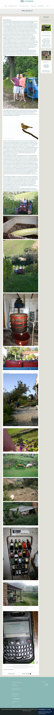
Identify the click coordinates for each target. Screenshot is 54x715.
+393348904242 (16, 698)
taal (47, 6)
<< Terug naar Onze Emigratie (7, 669)
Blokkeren (30, 712)
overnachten (12, 6)
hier (43, 712)
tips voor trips (23, 6)
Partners (46, 685)
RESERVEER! (11, 673)
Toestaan (23, 712)
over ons (33, 6)
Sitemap (46, 683)
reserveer (41, 6)
